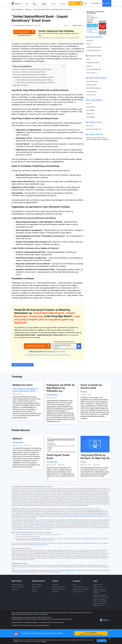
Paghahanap (85, 3)
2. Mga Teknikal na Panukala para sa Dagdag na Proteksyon (35, 82)
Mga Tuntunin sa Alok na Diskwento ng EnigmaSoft (100, 600)
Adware (83, 462)
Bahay (27, 3)
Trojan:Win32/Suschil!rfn (92, 62)
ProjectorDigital (90, 117)
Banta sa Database (17, 9)
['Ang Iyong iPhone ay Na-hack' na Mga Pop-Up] (95, 444)
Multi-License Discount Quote (73, 3)
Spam (56, 395)
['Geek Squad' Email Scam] (61, 444)
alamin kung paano (31, 518)
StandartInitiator (90, 107)
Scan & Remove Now (22, 32)
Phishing (28, 9)
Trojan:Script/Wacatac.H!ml (93, 69)
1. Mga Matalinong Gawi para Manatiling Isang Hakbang (33, 80)
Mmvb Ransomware (91, 81)
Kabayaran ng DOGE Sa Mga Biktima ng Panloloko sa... (60, 388)
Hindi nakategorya (18, 389)
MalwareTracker (36, 587)
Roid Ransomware (91, 91)
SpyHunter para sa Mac (58, 587)
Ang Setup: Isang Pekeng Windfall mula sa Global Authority (32, 69)
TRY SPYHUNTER (91, 633)
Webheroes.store (22, 385)
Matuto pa (44, 641)
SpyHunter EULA (97, 584)
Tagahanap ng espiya (17, 584)
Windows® (57, 351)
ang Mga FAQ (84, 505)
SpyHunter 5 (55, 584)
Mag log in (107, 3)
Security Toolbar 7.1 (91, 72)
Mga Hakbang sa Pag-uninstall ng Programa (28, 612)
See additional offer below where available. (49, 38)
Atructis (88, 59)
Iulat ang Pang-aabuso (79, 591)
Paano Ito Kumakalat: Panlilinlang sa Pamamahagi (29, 74)
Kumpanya (62, 3)
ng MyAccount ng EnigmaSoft (40, 544)
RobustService (90, 113)
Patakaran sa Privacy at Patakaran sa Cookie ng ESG (101, 596)
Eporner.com (89, 40)
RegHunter (55, 591)
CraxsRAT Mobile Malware (93, 50)
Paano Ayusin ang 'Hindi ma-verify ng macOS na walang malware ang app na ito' (97, 138)
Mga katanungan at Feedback (81, 589)
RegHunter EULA (97, 587)
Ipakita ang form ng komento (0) (22, 364)
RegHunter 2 (15, 589)
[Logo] (17, 3)
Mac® (64, 351)
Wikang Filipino (95, 3)
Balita (74, 584)
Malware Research (44, 3)
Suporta (53, 3)
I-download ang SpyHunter (35, 346)
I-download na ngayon (91, 25)
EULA (63, 38)
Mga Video (35, 589)
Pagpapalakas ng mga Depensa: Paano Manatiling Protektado (33, 77)
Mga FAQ (107, 570)
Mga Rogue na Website (27, 391)
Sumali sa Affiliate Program (80, 587)
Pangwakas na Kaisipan (20, 85)
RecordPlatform (90, 110)
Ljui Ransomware (91, 94)
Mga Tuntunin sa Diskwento (97, 516)
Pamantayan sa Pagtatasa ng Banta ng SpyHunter (54, 612)
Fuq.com (88, 43)
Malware (17, 438)
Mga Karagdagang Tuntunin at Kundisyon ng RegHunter (33, 614)
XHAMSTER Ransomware (93, 47)
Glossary (34, 591)
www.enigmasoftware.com (28, 534)
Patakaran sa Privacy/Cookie (81, 516)
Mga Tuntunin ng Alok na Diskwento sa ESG (99, 604)
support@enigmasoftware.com (90, 543)
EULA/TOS (71, 516)
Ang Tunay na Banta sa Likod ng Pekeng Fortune (29, 72)
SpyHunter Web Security (18, 587)
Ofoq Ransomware (91, 84)
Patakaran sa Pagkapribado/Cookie (67, 570)
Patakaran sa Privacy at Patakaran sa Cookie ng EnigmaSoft (99, 591)
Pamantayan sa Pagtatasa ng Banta (21, 572)
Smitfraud (89, 66)
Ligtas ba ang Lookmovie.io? (94, 129)
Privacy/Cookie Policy (73, 38)
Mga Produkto (35, 3)
